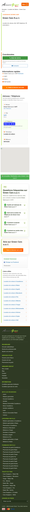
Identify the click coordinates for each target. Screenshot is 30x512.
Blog (3, 371)
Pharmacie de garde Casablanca (11, 447)
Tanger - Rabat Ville (8, 478)
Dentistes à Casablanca (9, 432)
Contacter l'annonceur (10, 259)
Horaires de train (6, 360)
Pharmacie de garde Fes (9, 456)
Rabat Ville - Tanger (8, 483)
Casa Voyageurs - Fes (9, 487)
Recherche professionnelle (9, 349)
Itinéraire (21, 73)
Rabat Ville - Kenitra (8, 490)
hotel (4, 410)
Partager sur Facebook (12, 262)
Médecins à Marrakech (9, 427)
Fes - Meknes (6, 481)
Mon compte (5, 368)
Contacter (16, 65)
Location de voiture (9, 134)
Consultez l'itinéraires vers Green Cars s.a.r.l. (16, 177)
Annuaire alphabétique (8, 346)
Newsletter (5, 378)
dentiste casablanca (8, 408)
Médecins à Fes (7, 437)
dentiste (5, 401)
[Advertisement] (15, 37)
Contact (4, 373)
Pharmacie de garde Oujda (10, 461)
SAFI (5, 115)
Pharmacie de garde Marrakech (11, 452)
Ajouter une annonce (7, 351)
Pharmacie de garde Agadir (10, 459)
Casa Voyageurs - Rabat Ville (10, 474)
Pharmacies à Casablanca (10, 425)
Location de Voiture (13, 9)
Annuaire (4, 9)
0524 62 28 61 (16, 58)
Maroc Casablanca (8, 405)
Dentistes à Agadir (7, 434)
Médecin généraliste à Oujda (10, 439)
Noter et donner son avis (16, 87)
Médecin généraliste (8, 396)
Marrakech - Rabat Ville (9, 485)
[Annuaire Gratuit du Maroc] (15, 4)
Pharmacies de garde (7, 362)
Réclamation (7, 265)
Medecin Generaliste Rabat (10, 412)
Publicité (4, 375)
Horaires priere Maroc (8, 357)
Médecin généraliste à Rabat (10, 423)
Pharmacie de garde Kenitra (10, 463)
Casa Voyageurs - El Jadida (10, 492)
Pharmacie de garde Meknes (10, 466)
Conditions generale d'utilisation (10, 384)
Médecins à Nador (8, 441)
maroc (4, 394)
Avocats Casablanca (8, 399)
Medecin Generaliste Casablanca (11, 403)
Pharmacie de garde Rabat (10, 449)
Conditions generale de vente (10, 386)
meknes (5, 415)
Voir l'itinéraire (7, 108)
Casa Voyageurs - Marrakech (10, 476)
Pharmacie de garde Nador (10, 468)
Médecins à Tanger (8, 430)
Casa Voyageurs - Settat (9, 494)
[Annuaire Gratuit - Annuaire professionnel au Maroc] (15, 331)
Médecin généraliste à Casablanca (12, 421)
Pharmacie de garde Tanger (10, 454)
